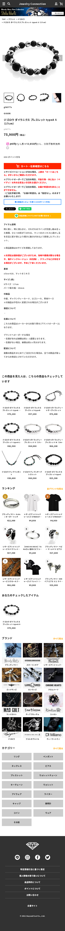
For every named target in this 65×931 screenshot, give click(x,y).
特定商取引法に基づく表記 (32, 869)
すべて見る (58, 638)
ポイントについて (32, 888)
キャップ (17, 803)
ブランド (11, 19)
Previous (6, 58)
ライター (48, 794)
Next (59, 58)
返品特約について (32, 882)
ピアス (48, 766)
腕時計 (48, 803)
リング (17, 756)
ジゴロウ (21, 19)
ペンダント (48, 756)
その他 (17, 822)
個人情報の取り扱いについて (32, 875)
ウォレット (48, 784)
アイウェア (17, 794)
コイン (17, 812)
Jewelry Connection (32, 4)
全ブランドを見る (55, 488)
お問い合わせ (33, 895)
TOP (4, 19)
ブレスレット (17, 775)
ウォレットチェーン (48, 775)
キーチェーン (17, 784)
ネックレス (17, 766)
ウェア (48, 812)
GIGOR (7, 113)
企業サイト (32, 905)
